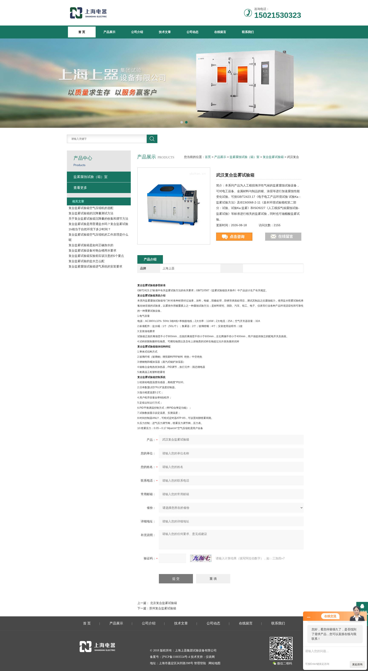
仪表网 (210, 656)
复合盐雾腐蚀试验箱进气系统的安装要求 (95, 266)
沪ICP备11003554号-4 (176, 656)
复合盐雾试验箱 (273, 157)
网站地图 (214, 663)
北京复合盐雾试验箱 (163, 603)
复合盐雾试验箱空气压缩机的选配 (91, 208)
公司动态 (192, 32)
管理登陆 (200, 663)
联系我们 (248, 32)
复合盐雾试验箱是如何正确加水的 (91, 245)
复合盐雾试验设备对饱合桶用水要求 (92, 250)
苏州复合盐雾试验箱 (162, 608)
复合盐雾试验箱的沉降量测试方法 (91, 213)
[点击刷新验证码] (200, 558)
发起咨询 (357, 664)
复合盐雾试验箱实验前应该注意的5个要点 (96, 255)
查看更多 (80, 187)
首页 (208, 157)
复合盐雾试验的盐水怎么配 (86, 261)
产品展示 (109, 32)
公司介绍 (137, 32)
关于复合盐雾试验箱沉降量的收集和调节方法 (98, 218)
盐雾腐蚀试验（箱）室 (244, 157)
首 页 (87, 623)
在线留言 (220, 32)
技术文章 (165, 32)
